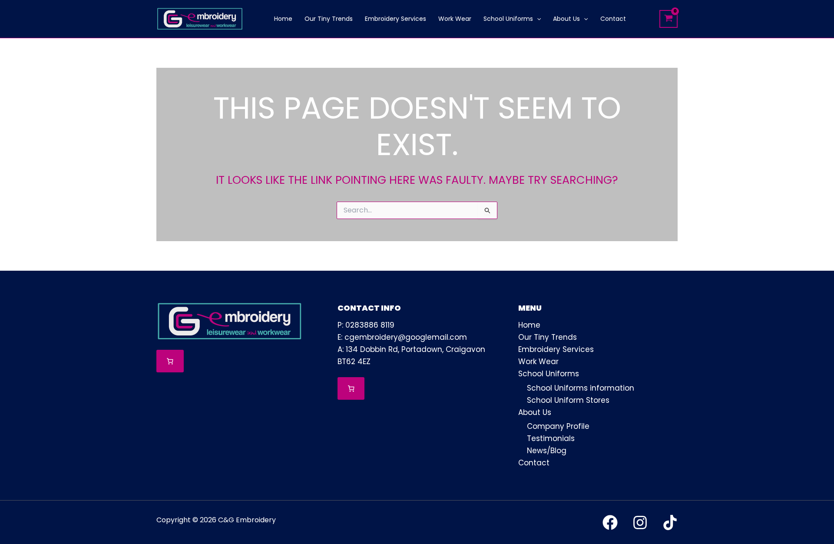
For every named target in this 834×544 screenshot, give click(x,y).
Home (529, 325)
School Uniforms (548, 373)
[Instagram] (640, 522)
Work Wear (538, 361)
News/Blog (546, 450)
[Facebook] (610, 522)
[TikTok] (670, 522)
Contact (533, 463)
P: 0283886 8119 (366, 325)
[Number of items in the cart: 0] (170, 361)
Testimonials (551, 438)
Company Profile (558, 426)
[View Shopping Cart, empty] (668, 19)
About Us (534, 412)
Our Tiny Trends (547, 337)
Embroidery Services (556, 349)
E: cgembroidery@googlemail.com (402, 337)
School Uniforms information (580, 388)
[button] (537, 18)
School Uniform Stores (568, 400)
